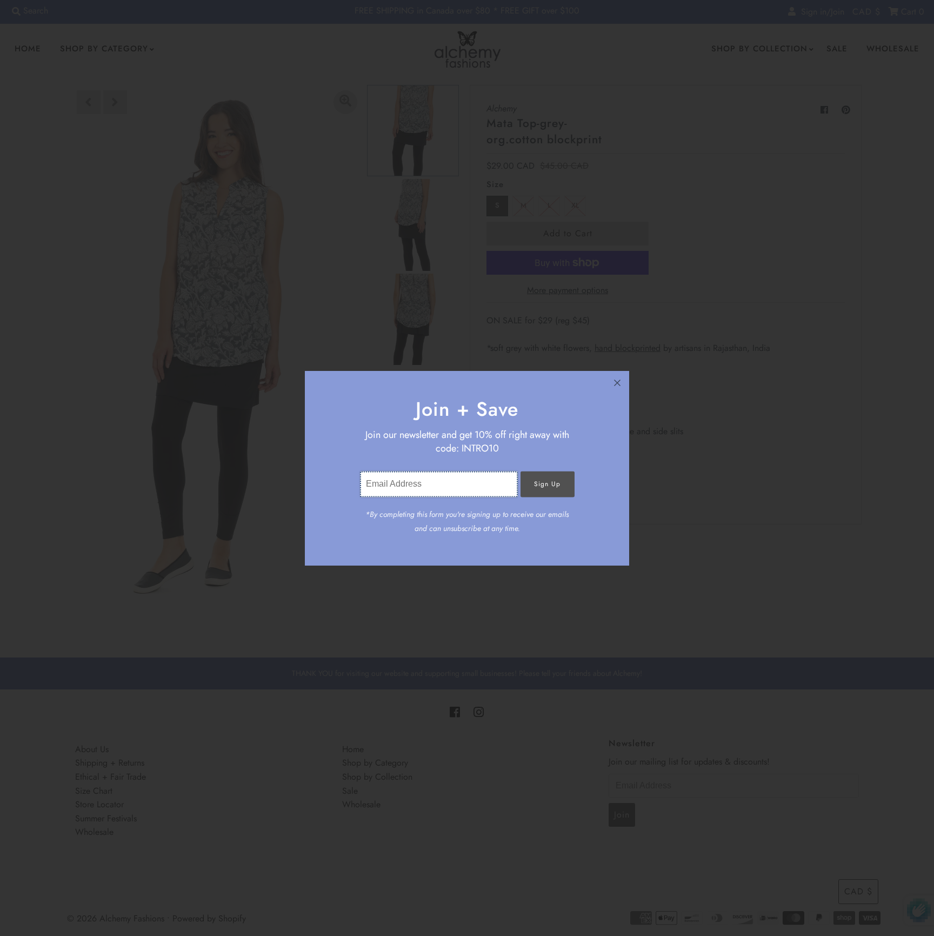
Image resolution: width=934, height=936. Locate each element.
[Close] (617, 383)
